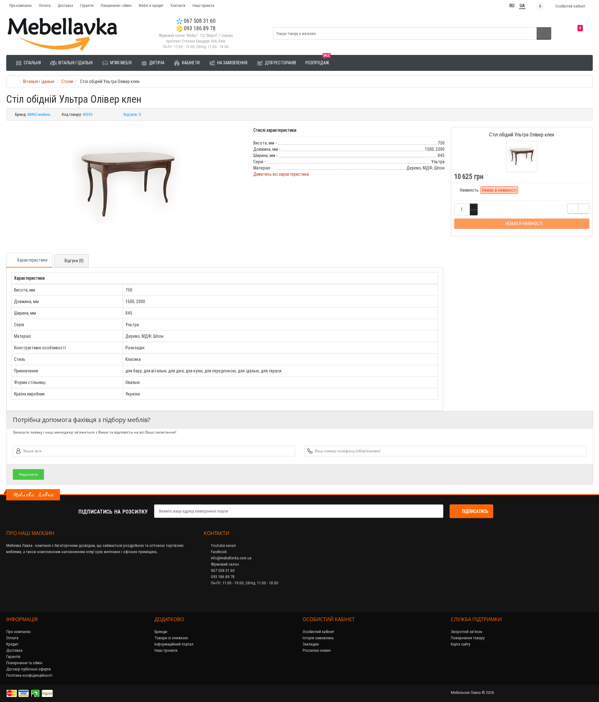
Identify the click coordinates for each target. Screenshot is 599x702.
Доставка (65, 5)
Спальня (32, 63)
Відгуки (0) (74, 260)
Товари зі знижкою (171, 638)
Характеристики (32, 260)
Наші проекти (203, 5)
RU (511, 5)
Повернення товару (468, 638)
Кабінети (190, 63)
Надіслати (28, 474)
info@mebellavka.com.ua (230, 558)
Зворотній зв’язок (466, 631)
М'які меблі (120, 63)
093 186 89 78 (199, 28)
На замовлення (231, 63)
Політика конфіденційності (29, 675)
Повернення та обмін (24, 662)
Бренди (160, 631)
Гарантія (87, 5)
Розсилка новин (317, 650)
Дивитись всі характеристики (281, 174)
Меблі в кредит (151, 5)
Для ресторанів (280, 63)
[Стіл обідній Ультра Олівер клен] (127, 183)
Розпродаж (317, 60)
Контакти (178, 5)
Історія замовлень (318, 638)
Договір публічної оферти (28, 669)
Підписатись (475, 511)
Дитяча (156, 63)
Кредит (12, 644)
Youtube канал (223, 545)
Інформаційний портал (173, 644)
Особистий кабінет (318, 631)
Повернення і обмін (116, 5)
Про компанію (20, 5)
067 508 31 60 (199, 20)
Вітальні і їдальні (75, 63)
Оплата (45, 5)
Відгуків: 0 (132, 114)
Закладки (311, 644)
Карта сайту (460, 644)
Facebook (218, 551)
